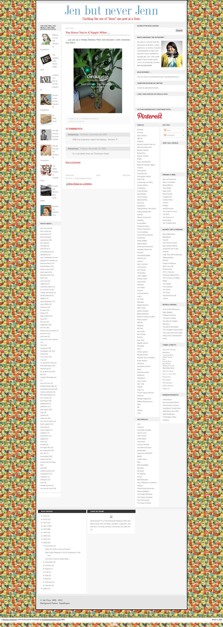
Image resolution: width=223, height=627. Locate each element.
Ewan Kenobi (167, 194)
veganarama (45, 474)
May (47, 575)
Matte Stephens (143, 314)
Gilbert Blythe (142, 244)
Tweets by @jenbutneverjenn (148, 88)
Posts (168, 130)
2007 (45, 539)
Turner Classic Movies (145, 393)
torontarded (44, 456)
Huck (42, 345)
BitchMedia (167, 237)
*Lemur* (166, 203)
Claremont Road (168, 355)
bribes (42, 278)
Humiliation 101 (45, 351)
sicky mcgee (45, 430)
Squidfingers (64, 603)
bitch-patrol (44, 272)
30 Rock (140, 130)
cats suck (44, 281)
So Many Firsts (54, 118)
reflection (43, 418)
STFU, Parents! (168, 272)
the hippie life (45, 447)
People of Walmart (169, 263)
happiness (44, 325)
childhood (43, 284)
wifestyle (43, 480)
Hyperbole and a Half (170, 249)
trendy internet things (48, 462)
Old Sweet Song (168, 371)
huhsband (44, 348)
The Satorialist (167, 383)
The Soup (166, 292)
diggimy (43, 298)
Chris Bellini (167, 188)
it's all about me (46, 371)
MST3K (140, 322)
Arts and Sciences (169, 179)
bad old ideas (45, 266)
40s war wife (45, 228)
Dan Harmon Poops (170, 243)
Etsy (164, 359)
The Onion (166, 289)
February (48, 582)
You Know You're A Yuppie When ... (88, 32)
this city (43, 453)
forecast (43, 322)
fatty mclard (44, 316)
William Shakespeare (144, 401)
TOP (220, 619)
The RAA (166, 214)
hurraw (43, 354)
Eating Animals (142, 208)
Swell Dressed (168, 208)
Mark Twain (141, 308)
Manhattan (168, 368)
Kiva (173, 411)
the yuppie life (45, 450)
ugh (41, 468)
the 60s (43, 444)
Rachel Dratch (142, 355)
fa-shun (43, 310)
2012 (45, 523)
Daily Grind (167, 191)
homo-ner (43, 333)
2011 (45, 526)
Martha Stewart (142, 311)
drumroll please (46, 301)
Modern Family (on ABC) (146, 317)
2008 (45, 536)
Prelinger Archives (169, 315)
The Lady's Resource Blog (172, 333)
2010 (45, 529)
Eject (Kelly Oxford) (170, 246)
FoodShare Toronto (170, 408)
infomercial (44, 369)
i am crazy (44, 357)
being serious (45, 269)
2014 (45, 516)
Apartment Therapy (169, 349)
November (49, 562)
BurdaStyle (166, 352)
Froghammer (167, 197)
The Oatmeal (167, 287)
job (41, 374)
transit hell (44, 459)
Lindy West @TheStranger (172, 254)
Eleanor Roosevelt (144, 217)
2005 (45, 589)
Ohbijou (165, 205)
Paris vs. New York (169, 374)
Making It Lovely (168, 366)
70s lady (43, 246)
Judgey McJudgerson (48, 377)
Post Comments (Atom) (83, 178)
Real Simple (167, 380)
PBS (177, 411)
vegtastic (43, 477)
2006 (45, 542)
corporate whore (46, 287)
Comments (170, 135)
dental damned (45, 295)
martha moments (46, 392)
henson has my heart (48, 331)
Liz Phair (140, 299)
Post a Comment (73, 162)
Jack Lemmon (142, 264)
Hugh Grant (141, 258)
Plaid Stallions (168, 312)
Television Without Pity (171, 275)
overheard (44, 401)
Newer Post (70, 175)
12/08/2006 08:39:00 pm (90, 118)
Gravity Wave (168, 200)
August (48, 569)
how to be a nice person (49, 339)
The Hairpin (167, 284)
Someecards (167, 269)
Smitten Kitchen (168, 386)
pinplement (44, 404)
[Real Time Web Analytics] (111, 625)
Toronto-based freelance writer (116, 521)
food (42, 319)
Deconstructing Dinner (171, 402)
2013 (45, 519)
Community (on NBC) (145, 182)
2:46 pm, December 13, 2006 (93, 149)
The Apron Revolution (170, 327)
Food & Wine (167, 361)
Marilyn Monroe (143, 305)
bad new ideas (45, 263)
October (48, 565)
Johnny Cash (142, 279)
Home (98, 175)
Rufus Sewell (142, 361)
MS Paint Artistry (46, 395)
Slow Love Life (168, 266)
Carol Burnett (142, 173)
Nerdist (165, 260)
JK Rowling (141, 273)
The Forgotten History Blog (172, 330)
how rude (43, 336)
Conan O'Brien (142, 185)
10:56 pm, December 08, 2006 (93, 134)
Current (165, 240)
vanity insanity (45, 471)
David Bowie (141, 194)
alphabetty (44, 254)
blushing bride (45, 275)
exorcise (43, 307)
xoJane (165, 298)
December (49, 546)
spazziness (44, 436)
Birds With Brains (169, 234)
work (42, 482)
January (48, 585)
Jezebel (165, 251)
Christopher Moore (144, 176)
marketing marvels (47, 389)
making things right (47, 386)
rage (42, 412)
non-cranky (44, 398)
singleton (43, 433)
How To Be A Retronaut (171, 309)
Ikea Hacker (167, 363)
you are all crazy (46, 488)
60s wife (43, 243)
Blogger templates (10, 619)
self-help (43, 427)
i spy (42, 360)
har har (43, 327)
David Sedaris (142, 197)
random (43, 415)
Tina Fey (140, 390)
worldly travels (45, 485)
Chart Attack (167, 399)
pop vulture (44, 409)
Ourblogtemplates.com (51, 619)
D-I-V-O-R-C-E (45, 290)
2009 (45, 532)
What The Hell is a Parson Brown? (57, 549)
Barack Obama (142, 150)
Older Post (126, 175)
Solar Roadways (169, 414)
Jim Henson (141, 270)
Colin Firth (141, 179)
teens (42, 442)
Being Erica (141, 153)
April (47, 579)
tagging (43, 439)
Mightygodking (168, 257)
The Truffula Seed (169, 223)
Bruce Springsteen (144, 162)
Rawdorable (167, 377)
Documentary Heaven (171, 405)
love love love (45, 383)
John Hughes (142, 276)
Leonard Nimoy (142, 293)
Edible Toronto (167, 357)
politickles (43, 406)
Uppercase (166, 388)
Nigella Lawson (142, 343)
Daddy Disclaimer (46, 293)
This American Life (169, 295)
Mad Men (140, 302)
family (42, 313)
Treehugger (167, 417)
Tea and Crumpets (169, 318)
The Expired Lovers (170, 211)
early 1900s (44, 304)
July (47, 572)
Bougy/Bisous (168, 185)
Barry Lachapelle (169, 182)
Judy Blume (141, 282)
